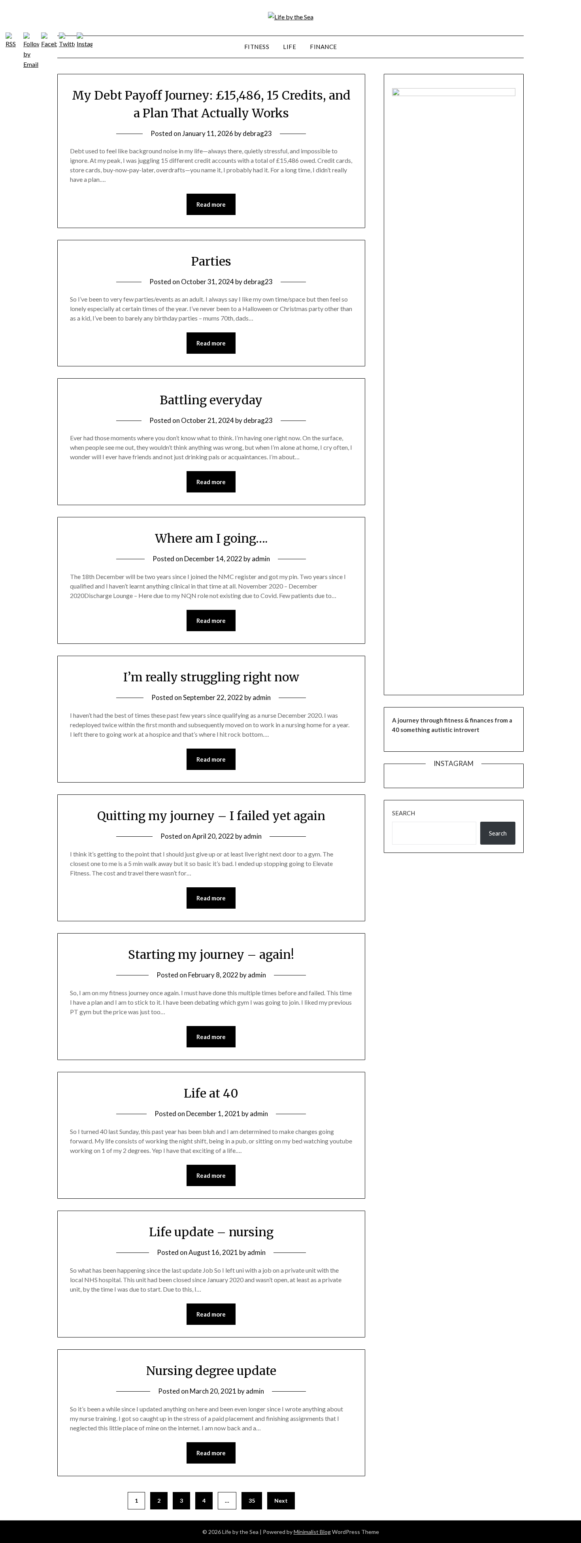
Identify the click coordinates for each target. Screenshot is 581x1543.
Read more (211, 204)
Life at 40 (211, 1093)
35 (252, 1500)
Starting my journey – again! (211, 954)
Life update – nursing (211, 1231)
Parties (211, 261)
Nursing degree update (211, 1370)
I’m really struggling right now (211, 677)
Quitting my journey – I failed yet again (211, 815)
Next (281, 1500)
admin (261, 559)
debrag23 (257, 133)
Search (403, 813)
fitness (257, 46)
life (289, 46)
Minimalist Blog (312, 1531)
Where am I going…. (211, 538)
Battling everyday (211, 399)
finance (323, 46)
